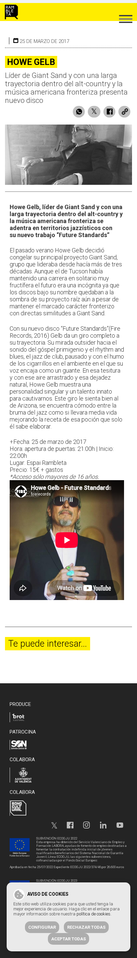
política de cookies (93, 913)
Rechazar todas (86, 927)
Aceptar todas (68, 938)
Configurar (42, 927)
